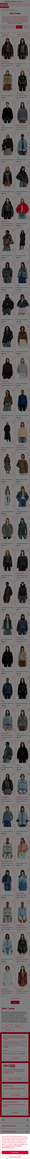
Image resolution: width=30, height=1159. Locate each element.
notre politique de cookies (8, 1147)
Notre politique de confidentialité (12, 1145)
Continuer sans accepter (15, 1156)
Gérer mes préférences (20, 1144)
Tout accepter (15, 1152)
